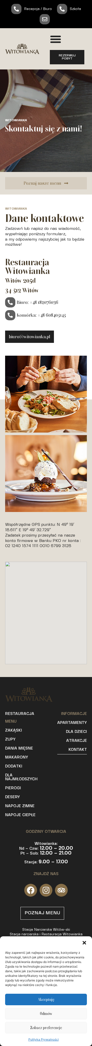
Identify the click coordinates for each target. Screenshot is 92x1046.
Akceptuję (46, 999)
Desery (12, 797)
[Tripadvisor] (61, 890)
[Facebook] (30, 890)
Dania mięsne (19, 748)
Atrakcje (76, 741)
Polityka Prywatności (43, 1039)
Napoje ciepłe (20, 815)
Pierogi (13, 788)
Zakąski (13, 730)
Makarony (16, 757)
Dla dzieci (76, 732)
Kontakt (77, 750)
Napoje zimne (19, 806)
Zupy (10, 739)
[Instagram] (46, 890)
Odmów (46, 1013)
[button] (84, 942)
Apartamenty (72, 723)
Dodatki (13, 766)
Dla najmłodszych (21, 777)
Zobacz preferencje (46, 1028)
